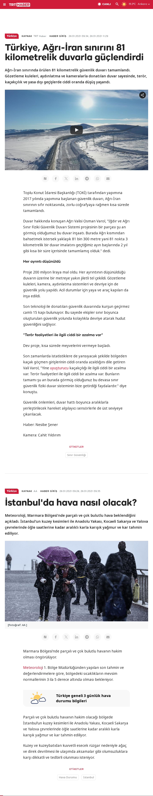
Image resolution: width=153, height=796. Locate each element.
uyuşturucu (59, 368)
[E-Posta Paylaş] (108, 178)
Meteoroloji (33, 667)
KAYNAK (27, 36)
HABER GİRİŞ (57, 36)
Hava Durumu (68, 777)
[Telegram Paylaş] (87, 178)
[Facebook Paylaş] (55, 178)
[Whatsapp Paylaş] (97, 178)
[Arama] (117, 4)
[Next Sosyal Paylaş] (45, 178)
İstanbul (88, 777)
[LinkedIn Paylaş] (76, 178)
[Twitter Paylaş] (66, 178)
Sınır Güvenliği (76, 455)
